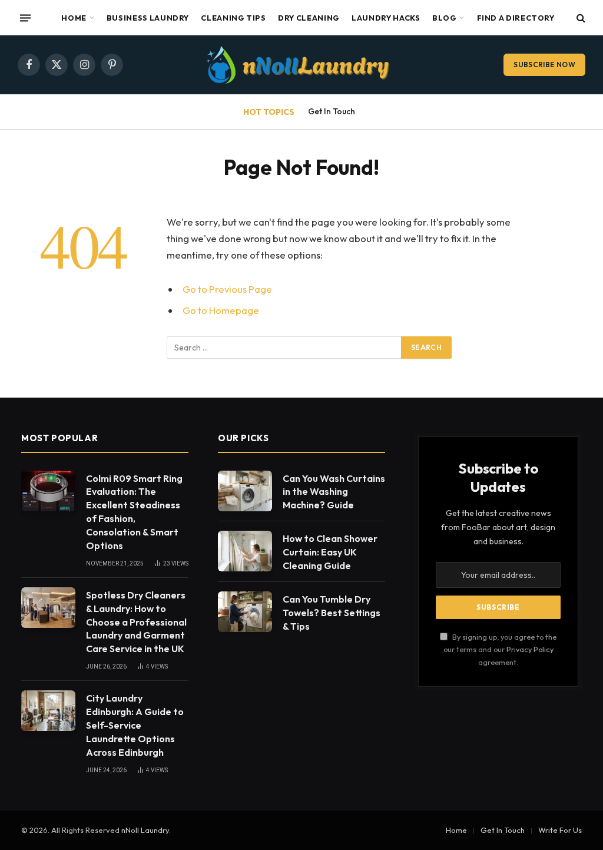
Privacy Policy (530, 649)
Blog (444, 17)
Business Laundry (148, 17)
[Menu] (25, 17)
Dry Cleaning (309, 17)
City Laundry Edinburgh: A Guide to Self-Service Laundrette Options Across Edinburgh (135, 725)
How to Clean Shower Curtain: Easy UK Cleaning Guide (330, 552)
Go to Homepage (221, 310)
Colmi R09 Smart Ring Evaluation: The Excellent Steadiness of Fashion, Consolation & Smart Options (134, 511)
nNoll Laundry (145, 830)
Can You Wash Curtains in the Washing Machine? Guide (334, 491)
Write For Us (560, 830)
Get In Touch (331, 111)
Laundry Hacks (386, 17)
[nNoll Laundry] (301, 64)
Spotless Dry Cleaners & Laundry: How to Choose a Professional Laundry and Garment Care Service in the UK (136, 622)
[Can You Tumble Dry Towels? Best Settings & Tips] (245, 611)
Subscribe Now (544, 64)
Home (74, 17)
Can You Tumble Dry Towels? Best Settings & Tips (331, 612)
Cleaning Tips (233, 17)
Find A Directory (516, 17)
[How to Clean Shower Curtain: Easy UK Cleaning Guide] (245, 551)
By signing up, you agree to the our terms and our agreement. (499, 649)
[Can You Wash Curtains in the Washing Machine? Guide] (245, 491)
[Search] (579, 18)
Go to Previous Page (227, 289)
